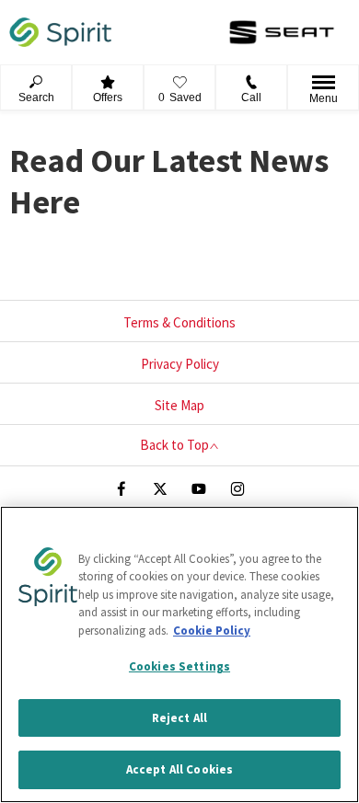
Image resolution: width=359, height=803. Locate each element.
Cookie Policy (211, 630)
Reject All (179, 718)
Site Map (179, 405)
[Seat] (282, 32)
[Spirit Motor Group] (60, 32)
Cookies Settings (179, 666)
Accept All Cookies (179, 769)
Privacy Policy (180, 364)
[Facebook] (121, 486)
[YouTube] (199, 486)
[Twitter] (160, 486)
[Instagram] (237, 486)
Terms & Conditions (179, 322)
